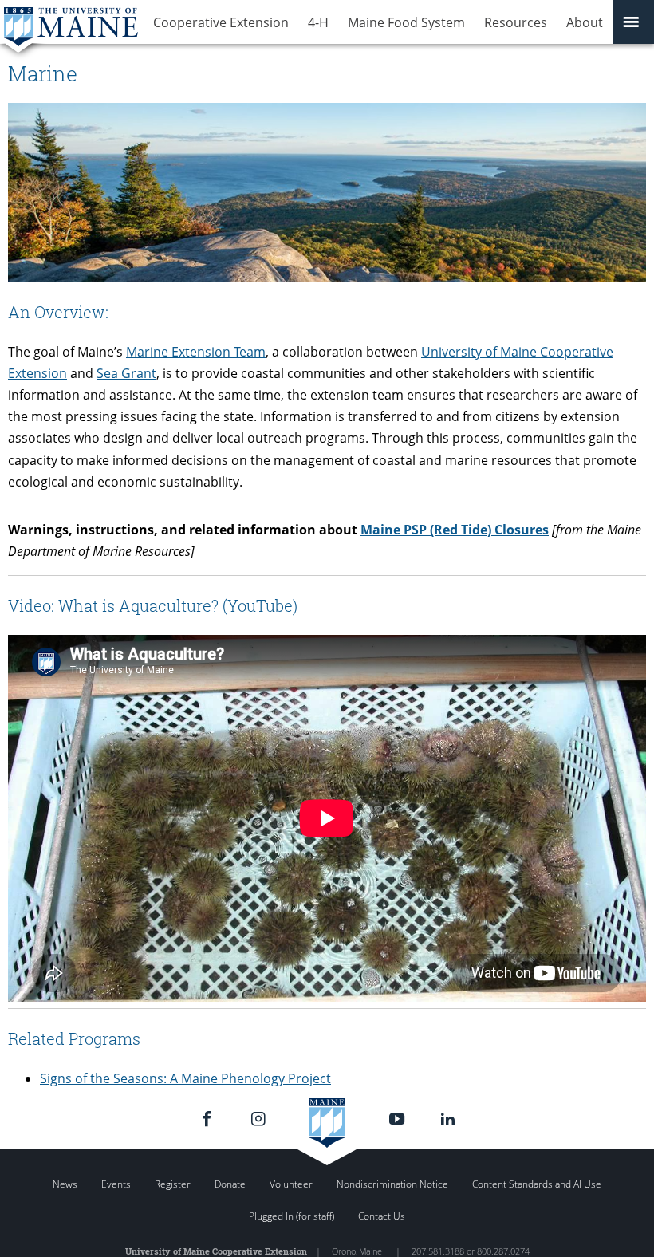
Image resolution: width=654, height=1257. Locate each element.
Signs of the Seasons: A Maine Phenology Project (185, 1078)
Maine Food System (406, 22)
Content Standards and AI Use (536, 1184)
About (584, 22)
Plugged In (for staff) (291, 1216)
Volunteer (291, 1184)
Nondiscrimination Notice (392, 1184)
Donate (230, 1184)
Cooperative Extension (221, 22)
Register (173, 1184)
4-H (318, 22)
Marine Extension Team (196, 352)
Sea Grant (126, 373)
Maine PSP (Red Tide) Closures (454, 529)
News (65, 1184)
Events (116, 1184)
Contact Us (381, 1216)
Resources (515, 22)
